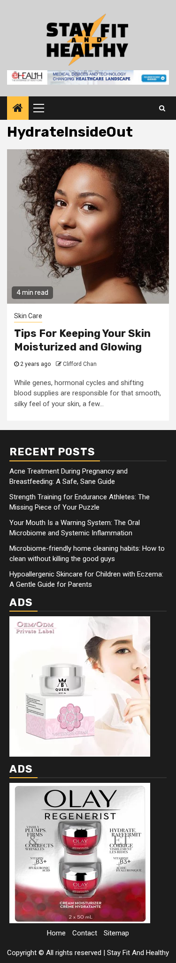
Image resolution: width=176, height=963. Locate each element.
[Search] (162, 108)
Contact (84, 933)
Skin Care (28, 316)
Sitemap (116, 933)
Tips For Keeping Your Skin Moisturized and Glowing (82, 340)
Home (56, 933)
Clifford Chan (80, 364)
